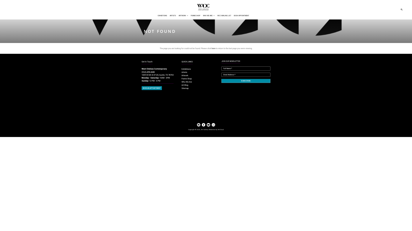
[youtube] (208, 125)
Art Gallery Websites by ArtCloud (212, 129)
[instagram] (198, 125)
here (213, 48)
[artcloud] (213, 125)
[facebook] (203, 125)
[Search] (401, 9)
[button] (183, 16)
